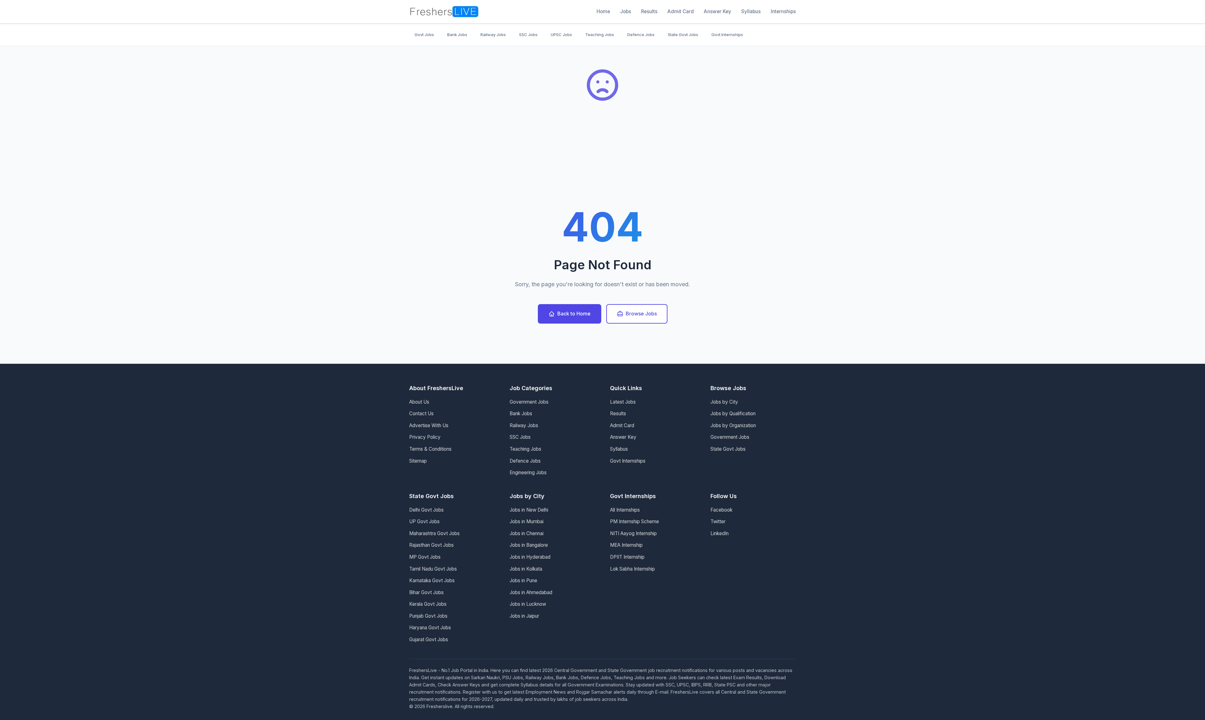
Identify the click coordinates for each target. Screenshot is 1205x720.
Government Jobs (529, 402)
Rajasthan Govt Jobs (431, 545)
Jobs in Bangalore (529, 545)
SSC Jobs (528, 34)
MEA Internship (626, 545)
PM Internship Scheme (634, 521)
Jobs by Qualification (733, 413)
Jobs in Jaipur (524, 616)
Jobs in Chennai (527, 533)
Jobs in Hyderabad (530, 557)
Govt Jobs (424, 34)
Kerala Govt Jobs (428, 604)
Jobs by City (724, 402)
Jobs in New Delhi (529, 510)
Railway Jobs (493, 34)
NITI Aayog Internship (633, 533)
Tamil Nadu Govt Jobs (433, 569)
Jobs (625, 11)
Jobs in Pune (523, 580)
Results (649, 11)
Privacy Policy (425, 437)
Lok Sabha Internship (632, 569)
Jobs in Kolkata (526, 569)
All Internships (625, 510)
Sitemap (418, 461)
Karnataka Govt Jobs (432, 580)
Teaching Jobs (599, 34)
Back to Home (574, 313)
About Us (419, 402)
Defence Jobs (641, 34)
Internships (783, 11)
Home (603, 11)
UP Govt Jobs (424, 521)
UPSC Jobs (561, 34)
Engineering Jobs (528, 473)
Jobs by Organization (733, 425)
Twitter (718, 521)
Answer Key (717, 11)
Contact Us (421, 413)
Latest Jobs (623, 402)
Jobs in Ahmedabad (531, 592)
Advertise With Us (428, 425)
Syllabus (751, 11)
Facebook (721, 510)
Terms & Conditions (430, 449)
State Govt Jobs (683, 34)
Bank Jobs (457, 34)
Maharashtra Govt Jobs (434, 533)
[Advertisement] (602, 160)
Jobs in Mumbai (527, 521)
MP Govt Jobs (425, 557)
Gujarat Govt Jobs (428, 639)
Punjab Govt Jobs (428, 616)
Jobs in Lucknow (528, 604)
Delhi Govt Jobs (426, 510)
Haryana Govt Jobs (430, 628)
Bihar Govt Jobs (426, 592)
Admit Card (680, 11)
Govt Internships (727, 34)
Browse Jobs (641, 313)
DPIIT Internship (627, 557)
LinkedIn (719, 533)
